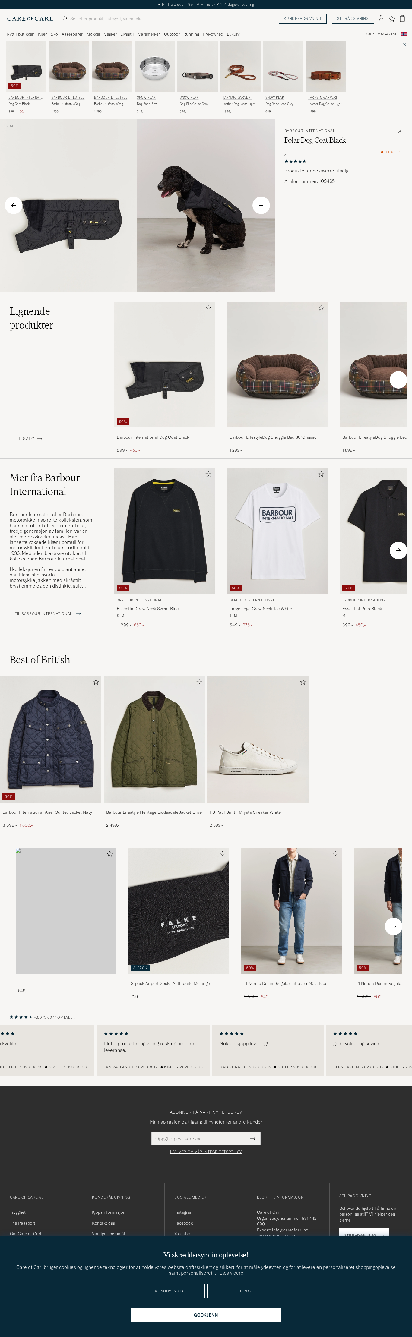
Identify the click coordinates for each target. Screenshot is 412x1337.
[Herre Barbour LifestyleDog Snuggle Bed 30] (277, 364)
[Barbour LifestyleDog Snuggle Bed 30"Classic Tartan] (277, 431)
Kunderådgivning (303, 18)
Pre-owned (213, 34)
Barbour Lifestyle (67, 97)
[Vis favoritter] (391, 19)
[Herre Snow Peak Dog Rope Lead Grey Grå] (283, 66)
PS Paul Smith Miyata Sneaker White (245, 812)
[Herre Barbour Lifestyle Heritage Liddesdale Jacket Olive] (154, 739)
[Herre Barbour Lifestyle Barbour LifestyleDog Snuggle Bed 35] (112, 66)
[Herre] (66, 911)
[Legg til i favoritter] (207, 309)
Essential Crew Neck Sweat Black (149, 608)
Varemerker (149, 34)
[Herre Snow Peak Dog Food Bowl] (155, 66)
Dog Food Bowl (147, 104)
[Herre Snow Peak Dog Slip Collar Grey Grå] (197, 66)
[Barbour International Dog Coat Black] (164, 431)
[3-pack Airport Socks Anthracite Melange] (178, 977)
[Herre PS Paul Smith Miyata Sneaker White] (258, 739)
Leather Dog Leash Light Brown (239, 104)
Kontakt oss (103, 1223)
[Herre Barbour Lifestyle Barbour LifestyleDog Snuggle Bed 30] (69, 66)
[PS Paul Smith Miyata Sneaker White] (258, 806)
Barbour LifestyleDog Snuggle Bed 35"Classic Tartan (110, 104)
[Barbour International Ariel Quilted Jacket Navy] (50, 806)
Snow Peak (146, 97)
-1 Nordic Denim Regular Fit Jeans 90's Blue (285, 983)
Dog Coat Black (19, 104)
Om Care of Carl (25, 1233)
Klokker (93, 34)
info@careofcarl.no (290, 1230)
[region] (206, 1051)
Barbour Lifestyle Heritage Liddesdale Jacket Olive (154, 812)
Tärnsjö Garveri (237, 97)
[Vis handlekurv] (402, 18)
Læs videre (231, 1273)
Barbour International (25, 98)
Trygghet (18, 1212)
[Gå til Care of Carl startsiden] (30, 18)
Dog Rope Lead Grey (279, 104)
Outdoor (172, 34)
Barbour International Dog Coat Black (153, 437)
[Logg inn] (381, 18)
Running (191, 34)
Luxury (233, 34)
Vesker (110, 34)
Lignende (32, 318)
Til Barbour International (44, 614)
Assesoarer (72, 34)
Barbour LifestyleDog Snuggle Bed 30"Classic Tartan (67, 104)
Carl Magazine (382, 34)
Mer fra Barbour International (45, 484)
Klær (42, 34)
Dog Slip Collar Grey (194, 104)
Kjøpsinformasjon (108, 1212)
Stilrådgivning (353, 18)
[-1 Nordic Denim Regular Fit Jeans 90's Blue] (291, 977)
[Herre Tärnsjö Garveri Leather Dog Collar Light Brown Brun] (326, 66)
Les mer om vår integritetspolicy (206, 1152)
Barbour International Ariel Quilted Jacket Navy (47, 812)
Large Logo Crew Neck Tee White (261, 608)
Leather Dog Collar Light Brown (324, 104)
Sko (54, 34)
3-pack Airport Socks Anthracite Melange (170, 983)
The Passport (22, 1223)
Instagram (184, 1212)
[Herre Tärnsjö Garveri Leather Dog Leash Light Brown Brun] (240, 66)
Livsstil (127, 34)
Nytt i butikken (20, 34)
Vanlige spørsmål (108, 1233)
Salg (12, 126)
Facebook (183, 1223)
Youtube (182, 1233)
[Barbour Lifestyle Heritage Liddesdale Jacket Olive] (154, 806)
